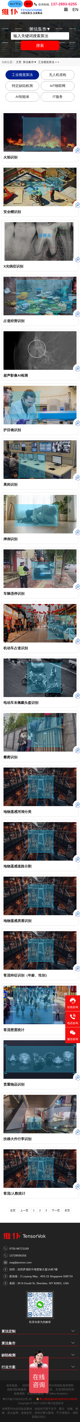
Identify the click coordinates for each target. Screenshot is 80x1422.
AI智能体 (22, 97)
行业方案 (9, 1367)
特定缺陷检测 (22, 86)
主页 (18, 62)
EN (75, 9)
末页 (67, 1210)
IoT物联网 (57, 86)
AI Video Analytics (57, 1393)
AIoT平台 (15, 3)
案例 (28, 3)
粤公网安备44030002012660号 (58, 1399)
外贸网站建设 (35, 1393)
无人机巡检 (57, 75)
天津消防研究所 (64, 1389)
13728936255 (17, 1255)
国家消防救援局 (16, 1389)
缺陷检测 (9, 1355)
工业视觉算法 (46, 62)
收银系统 (19, 1393)
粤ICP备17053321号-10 (17, 1399)
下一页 (56, 1210)
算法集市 (9, 1343)
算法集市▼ (30, 62)
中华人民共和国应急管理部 (57, 1385)
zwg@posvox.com (20, 1262)
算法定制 (9, 1331)
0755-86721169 (19, 1248)
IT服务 (58, 97)
